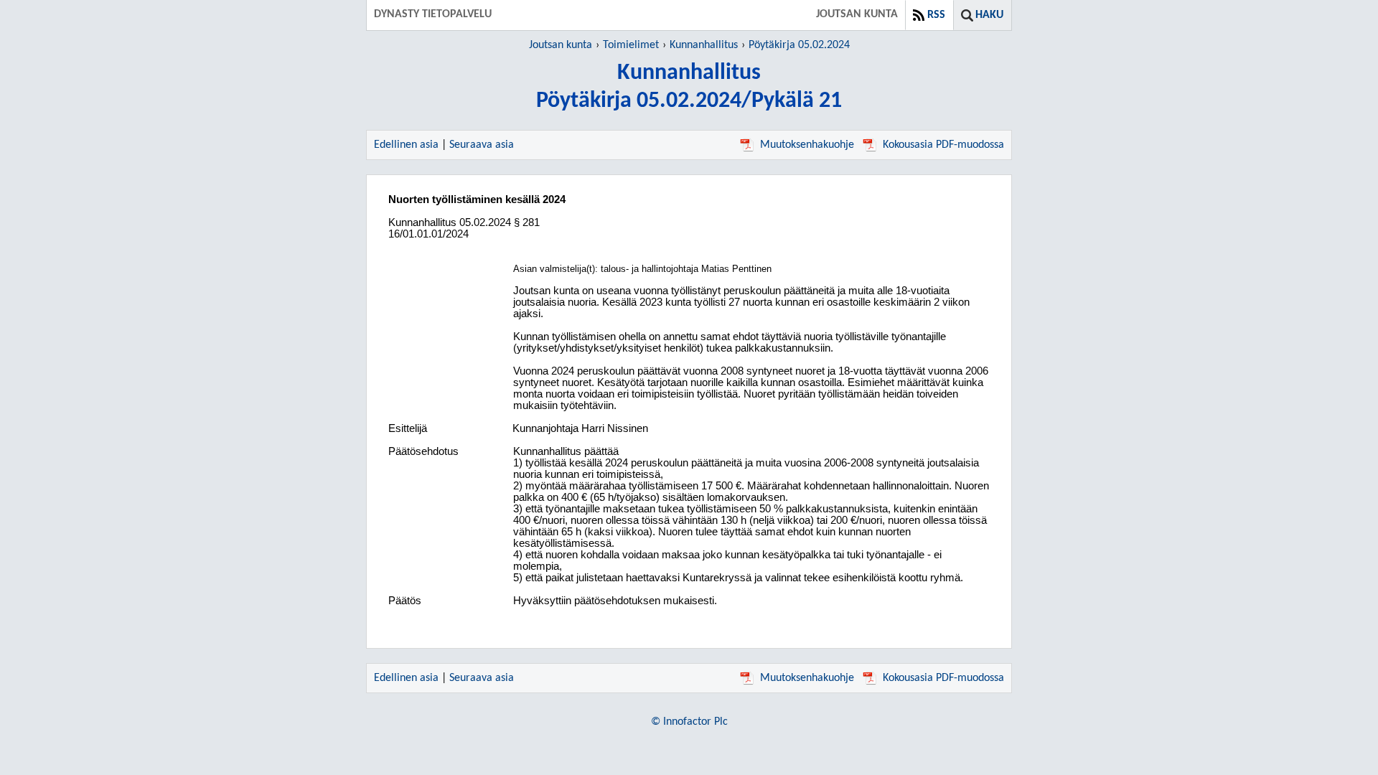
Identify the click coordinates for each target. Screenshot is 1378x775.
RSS (936, 15)
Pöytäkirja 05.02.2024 (799, 45)
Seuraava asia (481, 145)
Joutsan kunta (560, 45)
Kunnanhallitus (704, 45)
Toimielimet (631, 45)
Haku (989, 15)
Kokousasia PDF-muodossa (943, 145)
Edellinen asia (406, 145)
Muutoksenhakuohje (807, 145)
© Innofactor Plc (689, 722)
